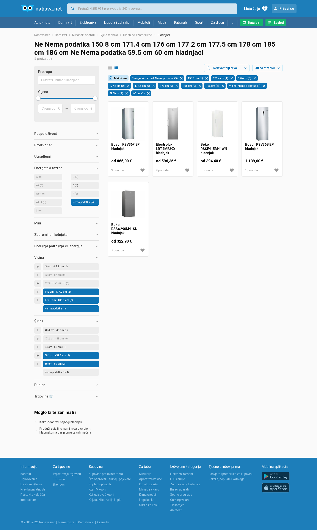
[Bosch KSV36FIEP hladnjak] (128, 123)
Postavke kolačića (32, 494)
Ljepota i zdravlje (117, 23)
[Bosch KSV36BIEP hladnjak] (262, 123)
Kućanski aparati (83, 35)
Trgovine (59, 479)
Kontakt (25, 474)
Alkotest (176, 510)
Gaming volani (179, 500)
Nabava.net (42, 35)
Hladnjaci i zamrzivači (137, 35)
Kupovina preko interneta (106, 474)
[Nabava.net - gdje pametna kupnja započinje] (41, 8)
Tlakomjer (177, 505)
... (233, 23)
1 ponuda (251, 170)
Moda (162, 23)
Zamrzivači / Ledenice (185, 484)
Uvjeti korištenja (31, 484)
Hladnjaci (164, 35)
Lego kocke (146, 500)
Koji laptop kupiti (100, 484)
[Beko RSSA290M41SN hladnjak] (128, 204)
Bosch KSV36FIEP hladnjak (125, 146)
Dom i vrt (65, 23)
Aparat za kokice (150, 479)
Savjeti (279, 23)
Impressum (28, 500)
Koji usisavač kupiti (101, 494)
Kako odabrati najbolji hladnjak (60, 422)
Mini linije (145, 474)
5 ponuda (207, 170)
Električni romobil (181, 474)
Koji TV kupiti (97, 489)
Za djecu (217, 23)
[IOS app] (276, 488)
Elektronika (88, 23)
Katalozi (254, 23)
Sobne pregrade (181, 494)
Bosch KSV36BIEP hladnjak (259, 146)
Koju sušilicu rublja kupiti (105, 500)
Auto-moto (42, 23)
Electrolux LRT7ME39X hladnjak (165, 148)
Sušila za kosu (148, 505)
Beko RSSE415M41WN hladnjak (214, 148)
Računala (180, 23)
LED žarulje (177, 479)
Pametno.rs (66, 522)
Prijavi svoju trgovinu (67, 474)
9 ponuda (162, 170)
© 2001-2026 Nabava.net (37, 522)
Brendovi (59, 484)
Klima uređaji (148, 494)
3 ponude (117, 170)
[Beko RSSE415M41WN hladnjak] (217, 123)
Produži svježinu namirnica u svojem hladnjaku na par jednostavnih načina (65, 430)
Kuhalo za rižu (148, 484)
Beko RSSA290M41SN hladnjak (124, 229)
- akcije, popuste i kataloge (227, 479)
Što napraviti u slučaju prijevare (110, 479)
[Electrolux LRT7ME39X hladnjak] (173, 123)
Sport (199, 23)
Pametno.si (86, 522)
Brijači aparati (179, 489)
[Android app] (276, 476)
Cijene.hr (103, 522)
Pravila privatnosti (32, 489)
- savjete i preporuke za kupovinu (231, 474)
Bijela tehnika (109, 35)
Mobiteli (143, 23)
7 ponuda (117, 250)
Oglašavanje (28, 479)
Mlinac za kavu (149, 489)
